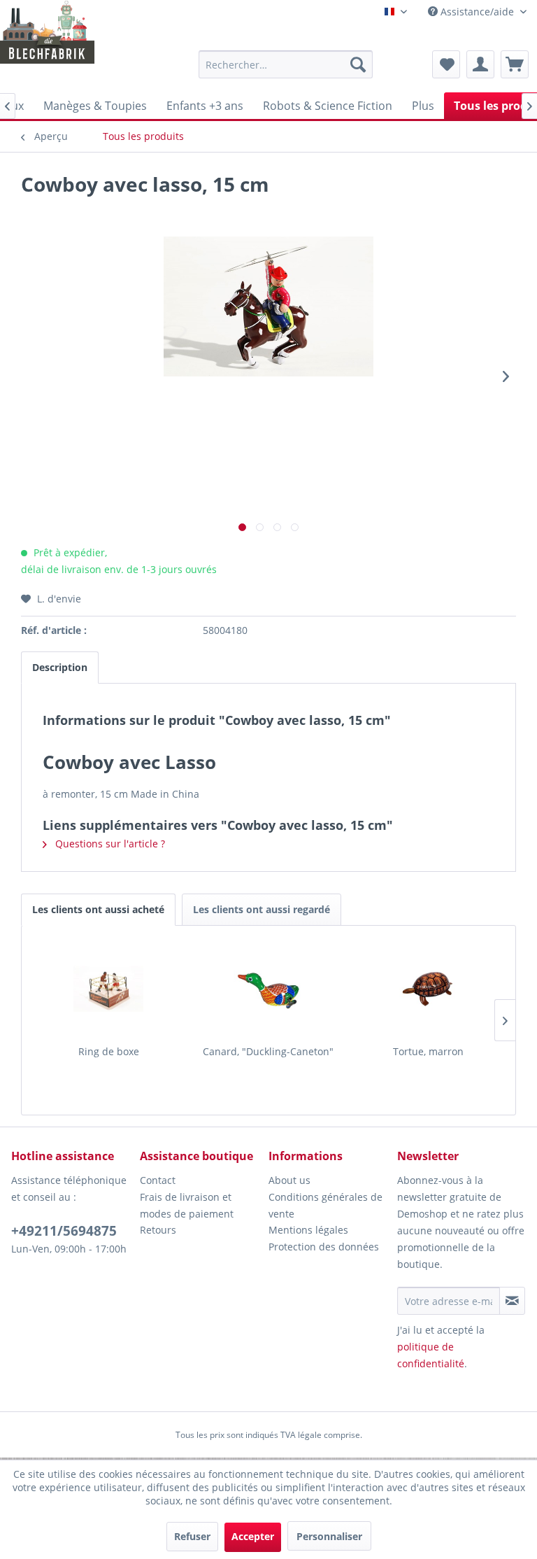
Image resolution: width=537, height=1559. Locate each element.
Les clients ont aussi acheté (98, 909)
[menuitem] (286, 64)
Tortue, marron (428, 1051)
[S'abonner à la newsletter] (512, 1301)
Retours (158, 1229)
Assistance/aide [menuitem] (477, 11)
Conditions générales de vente (325, 1205)
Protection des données (323, 1246)
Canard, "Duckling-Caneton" (268, 1051)
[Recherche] (358, 64)
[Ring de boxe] (109, 989)
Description (59, 667)
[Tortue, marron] (428, 989)
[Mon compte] (480, 64)
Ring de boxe (108, 1051)
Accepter (252, 1536)
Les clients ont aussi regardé (261, 909)
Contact (158, 1180)
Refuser (192, 1536)
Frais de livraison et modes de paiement (187, 1205)
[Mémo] (446, 64)
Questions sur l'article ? (108, 843)
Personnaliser (329, 1536)
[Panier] (515, 64)
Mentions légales (308, 1229)
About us (289, 1180)
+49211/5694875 (64, 1231)
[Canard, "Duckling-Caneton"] (269, 989)
